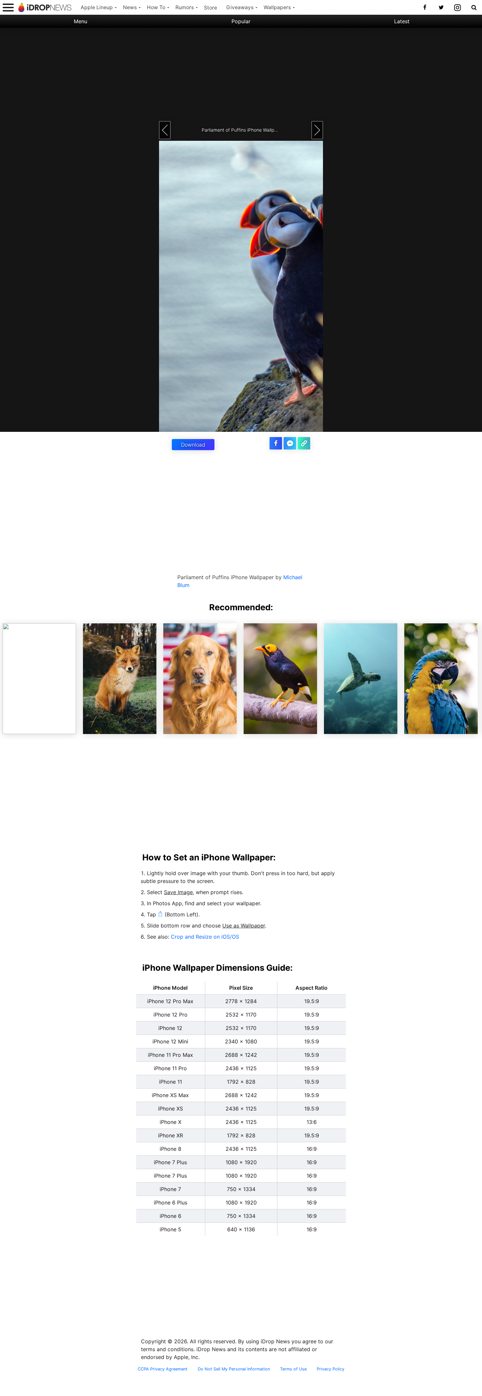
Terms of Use (293, 1369)
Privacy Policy (330, 1369)
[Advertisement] (241, 73)
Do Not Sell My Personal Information (234, 1369)
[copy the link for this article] (304, 443)
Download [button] (193, 444)
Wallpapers (277, 7)
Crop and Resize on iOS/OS (205, 936)
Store (210, 8)
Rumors (184, 7)
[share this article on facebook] (276, 443)
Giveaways (239, 7)
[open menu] (8, 7)
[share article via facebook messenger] (290, 443)
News (130, 7)
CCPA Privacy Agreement (163, 1369)
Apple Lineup (97, 7)
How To (156, 7)
